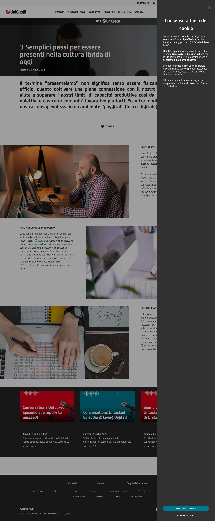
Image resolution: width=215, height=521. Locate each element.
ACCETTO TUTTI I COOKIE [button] (186, 509)
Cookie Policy (174, 71)
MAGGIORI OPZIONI (185, 515)
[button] (209, 7)
